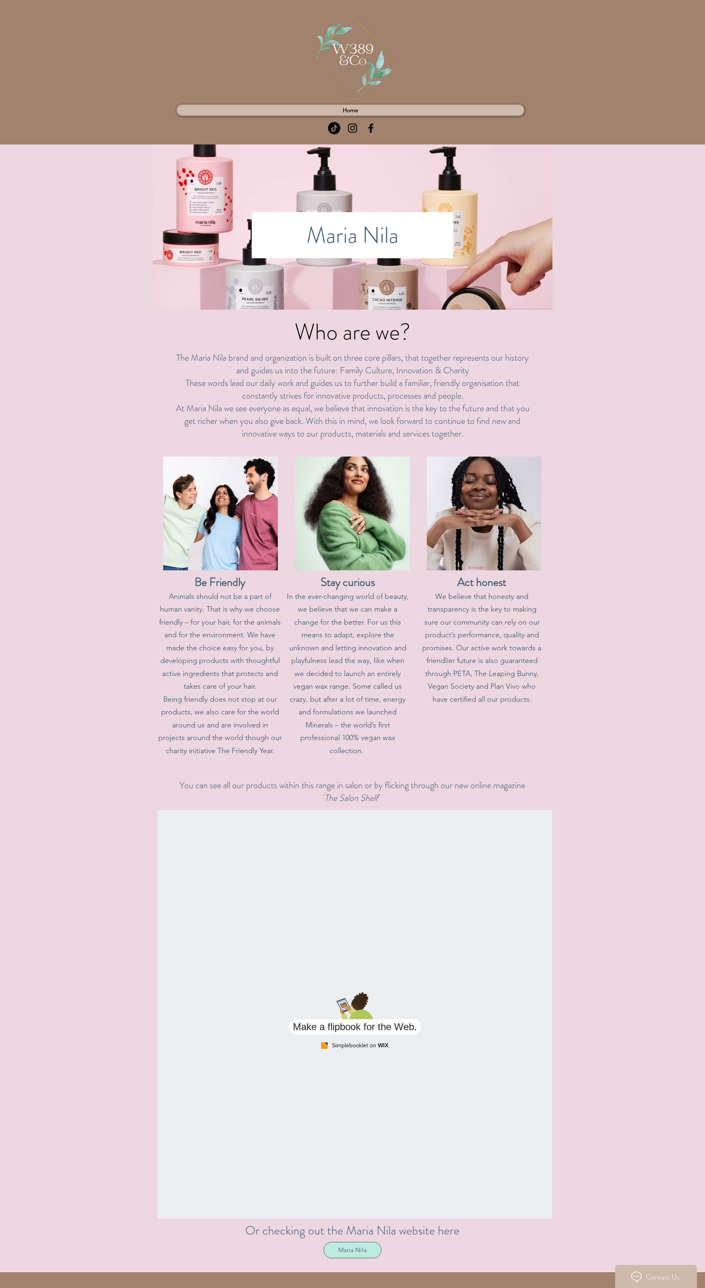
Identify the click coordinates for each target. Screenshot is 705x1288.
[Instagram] (352, 128)
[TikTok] (334, 128)
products (515, 699)
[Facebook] (371, 128)
